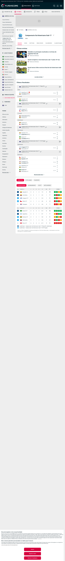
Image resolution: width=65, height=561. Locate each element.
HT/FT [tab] (39, 185)
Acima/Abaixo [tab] (32, 185)
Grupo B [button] (22, 208)
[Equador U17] (21, 192)
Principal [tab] (20, 180)
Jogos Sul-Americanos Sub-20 (7, 42)
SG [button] (46, 189)
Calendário (48, 43)
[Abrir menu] (61, 5)
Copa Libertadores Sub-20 (8, 32)
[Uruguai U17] (21, 198)
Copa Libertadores (7, 22)
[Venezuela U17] (21, 220)
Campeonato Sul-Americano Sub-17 (7, 39)
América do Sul (32, 29)
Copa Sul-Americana (7, 24)
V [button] (33, 189)
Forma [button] (57, 189)
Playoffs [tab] (36, 180)
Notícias (31, 43)
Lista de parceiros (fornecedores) (9, 545)
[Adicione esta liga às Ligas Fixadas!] (53, 35)
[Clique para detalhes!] (39, 93)
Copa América (5, 19)
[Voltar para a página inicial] (10, 5)
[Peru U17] (21, 223)
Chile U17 (25, 201)
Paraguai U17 (26, 204)
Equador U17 (26, 192)
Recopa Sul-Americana (7, 27)
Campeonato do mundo (8, 30)
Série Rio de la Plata (7, 45)
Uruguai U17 (25, 198)
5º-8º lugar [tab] (28, 180)
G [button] (42, 189)
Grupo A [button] (22, 189)
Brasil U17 (25, 211)
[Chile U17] (21, 201)
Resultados (40, 43)
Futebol (21, 29)
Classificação (58, 43)
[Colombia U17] (21, 195)
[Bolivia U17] (21, 217)
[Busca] (54, 5)
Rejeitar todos (32, 553)
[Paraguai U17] (21, 204)
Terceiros (39, 538)
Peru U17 (25, 223)
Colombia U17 (26, 195)
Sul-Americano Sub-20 (7, 36)
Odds (25, 43)
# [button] (17, 189)
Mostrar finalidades (32, 558)
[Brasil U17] (21, 211)
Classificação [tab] (21, 185)
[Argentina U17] (21, 214)
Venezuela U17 (26, 220)
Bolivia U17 (25, 217)
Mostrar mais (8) (6, 48)
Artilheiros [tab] (47, 185)
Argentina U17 (26, 214)
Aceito (32, 549)
